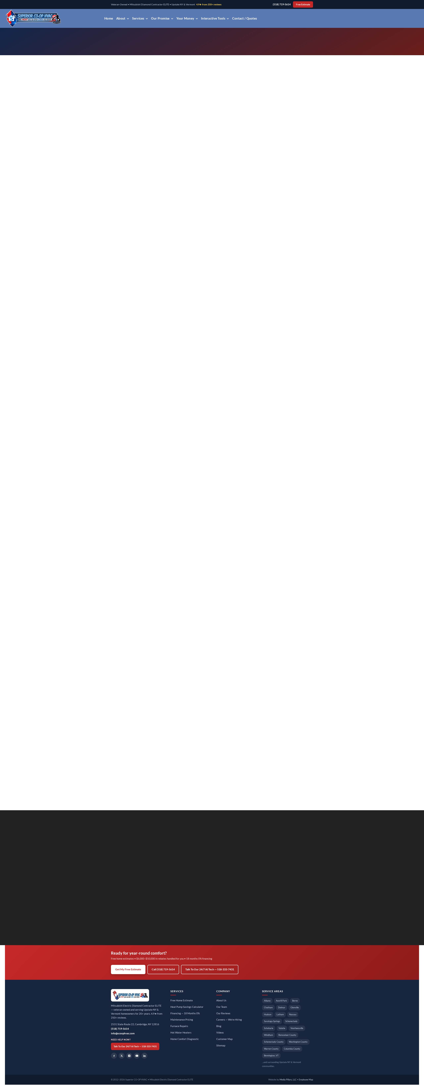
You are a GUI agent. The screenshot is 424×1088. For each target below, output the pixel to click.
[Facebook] (114, 1056)
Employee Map (306, 1079)
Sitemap (220, 1045)
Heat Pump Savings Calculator (186, 1006)
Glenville (295, 1007)
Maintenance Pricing (181, 1019)
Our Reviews (223, 1013)
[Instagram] (129, 1056)
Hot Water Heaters (180, 1032)
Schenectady (291, 1021)
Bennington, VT (271, 1055)
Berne (295, 1000)
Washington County (298, 1041)
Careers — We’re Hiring (229, 1019)
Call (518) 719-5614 (163, 969)
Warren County (271, 1048)
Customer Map (224, 1039)
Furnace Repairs (179, 1026)
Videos (220, 1032)
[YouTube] (137, 1056)
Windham (268, 1035)
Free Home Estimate (181, 1000)
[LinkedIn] (144, 1056)
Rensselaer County (287, 1035)
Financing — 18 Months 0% (185, 1013)
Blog (218, 1026)
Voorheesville (297, 1028)
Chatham (268, 1007)
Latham (280, 1014)
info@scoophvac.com (123, 1033)
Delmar (281, 1007)
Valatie (282, 1028)
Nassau (292, 1014)
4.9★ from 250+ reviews (208, 4)
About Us (221, 1000)
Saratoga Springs (272, 1021)
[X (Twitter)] (122, 1056)
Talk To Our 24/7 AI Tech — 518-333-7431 (209, 969)
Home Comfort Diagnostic (184, 1039)
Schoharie (268, 1028)
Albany (267, 1000)
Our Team (221, 1006)
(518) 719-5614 (282, 4)
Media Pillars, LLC (288, 1079)
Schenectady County (274, 1041)
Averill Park (281, 1000)
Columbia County (292, 1048)
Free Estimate (303, 4)
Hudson (267, 1014)
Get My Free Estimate (128, 969)
